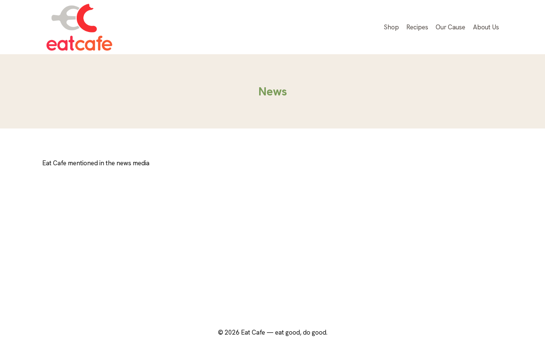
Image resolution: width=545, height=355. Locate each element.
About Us (486, 27)
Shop (391, 27)
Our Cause (450, 27)
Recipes (417, 27)
